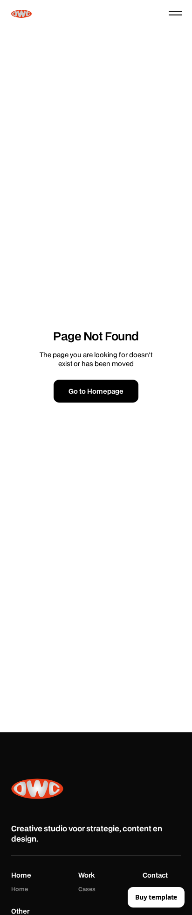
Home (19, 889)
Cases (87, 889)
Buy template (156, 897)
